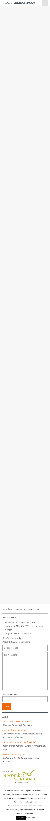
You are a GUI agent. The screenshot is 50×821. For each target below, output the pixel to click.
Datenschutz (34, 609)
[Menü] (45, 3)
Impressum (20, 609)
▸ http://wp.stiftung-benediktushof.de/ (19, 742)
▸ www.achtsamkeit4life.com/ (15, 721)
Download (7, 609)
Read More (30, 818)
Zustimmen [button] (20, 818)
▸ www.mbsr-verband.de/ (14, 730)
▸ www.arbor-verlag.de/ (13, 754)
